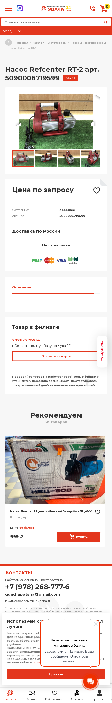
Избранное (54, 699)
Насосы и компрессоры (88, 42)
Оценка (77, 699)
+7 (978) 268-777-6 (37, 587)
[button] (95, 99)
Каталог (32, 699)
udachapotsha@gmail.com (32, 594)
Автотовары (57, 42)
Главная (22, 42)
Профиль (99, 699)
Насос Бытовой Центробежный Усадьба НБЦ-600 (51, 511)
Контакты (18, 572)
